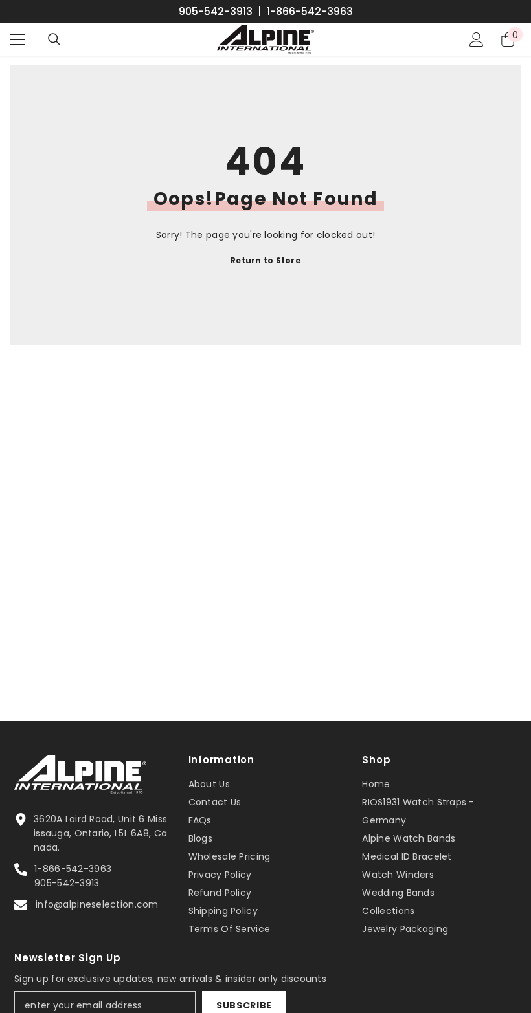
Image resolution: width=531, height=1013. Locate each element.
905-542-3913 (216, 12)
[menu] (17, 39)
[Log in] (476, 39)
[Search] (54, 39)
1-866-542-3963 (310, 12)
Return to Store (265, 260)
